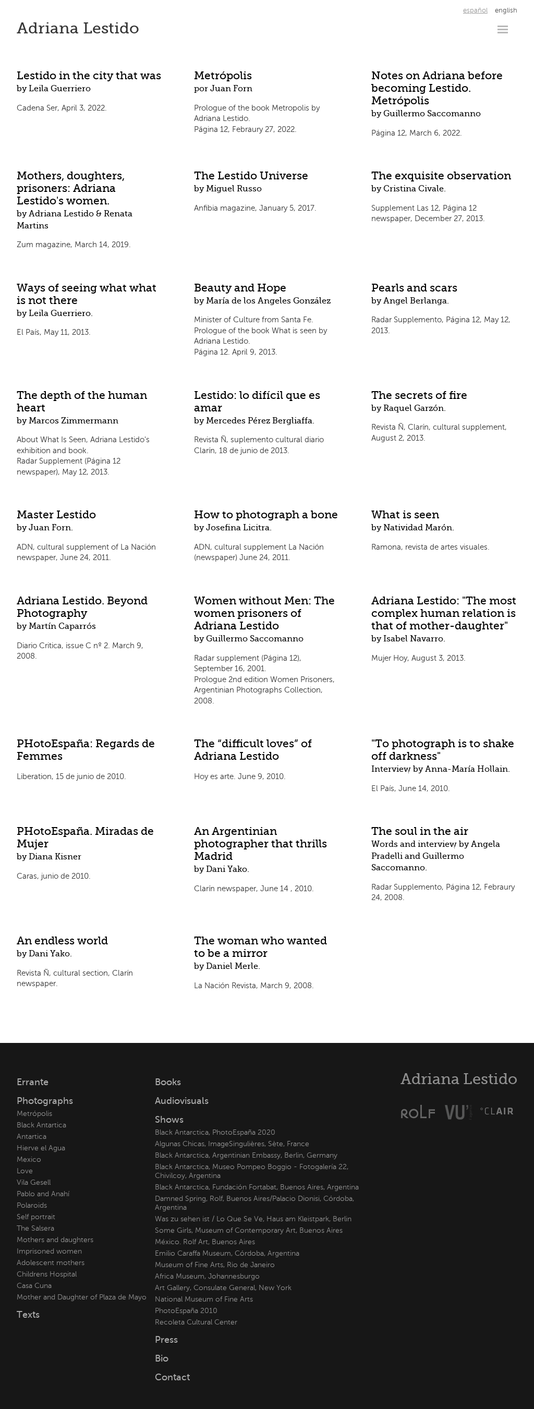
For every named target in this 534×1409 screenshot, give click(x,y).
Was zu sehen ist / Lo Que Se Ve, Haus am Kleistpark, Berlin (253, 1219)
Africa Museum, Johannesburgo (207, 1276)
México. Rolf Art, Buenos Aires (205, 1242)
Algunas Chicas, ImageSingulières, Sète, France (232, 1144)
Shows (169, 1119)
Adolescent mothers (50, 1263)
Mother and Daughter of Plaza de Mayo (82, 1297)
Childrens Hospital (47, 1274)
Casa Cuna (34, 1286)
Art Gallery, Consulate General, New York (223, 1288)
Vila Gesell (34, 1182)
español (475, 10)
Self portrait (36, 1217)
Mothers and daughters (55, 1240)
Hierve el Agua (41, 1148)
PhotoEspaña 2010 (186, 1311)
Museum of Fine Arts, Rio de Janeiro (215, 1265)
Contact (172, 1377)
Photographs (45, 1101)
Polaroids (32, 1205)
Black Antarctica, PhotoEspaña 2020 (215, 1132)
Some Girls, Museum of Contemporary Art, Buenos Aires (249, 1230)
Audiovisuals (182, 1101)
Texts (28, 1314)
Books (168, 1082)
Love (25, 1171)
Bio (161, 1358)
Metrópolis (34, 1114)
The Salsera (35, 1228)
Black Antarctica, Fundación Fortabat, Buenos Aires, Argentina (257, 1187)
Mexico (29, 1159)
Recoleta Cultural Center (196, 1322)
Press (166, 1339)
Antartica (31, 1136)
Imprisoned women (49, 1251)
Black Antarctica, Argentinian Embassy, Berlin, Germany (246, 1155)
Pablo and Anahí (43, 1194)
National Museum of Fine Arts (204, 1299)
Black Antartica (41, 1125)
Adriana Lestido (78, 28)
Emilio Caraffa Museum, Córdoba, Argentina (227, 1253)
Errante (32, 1082)
